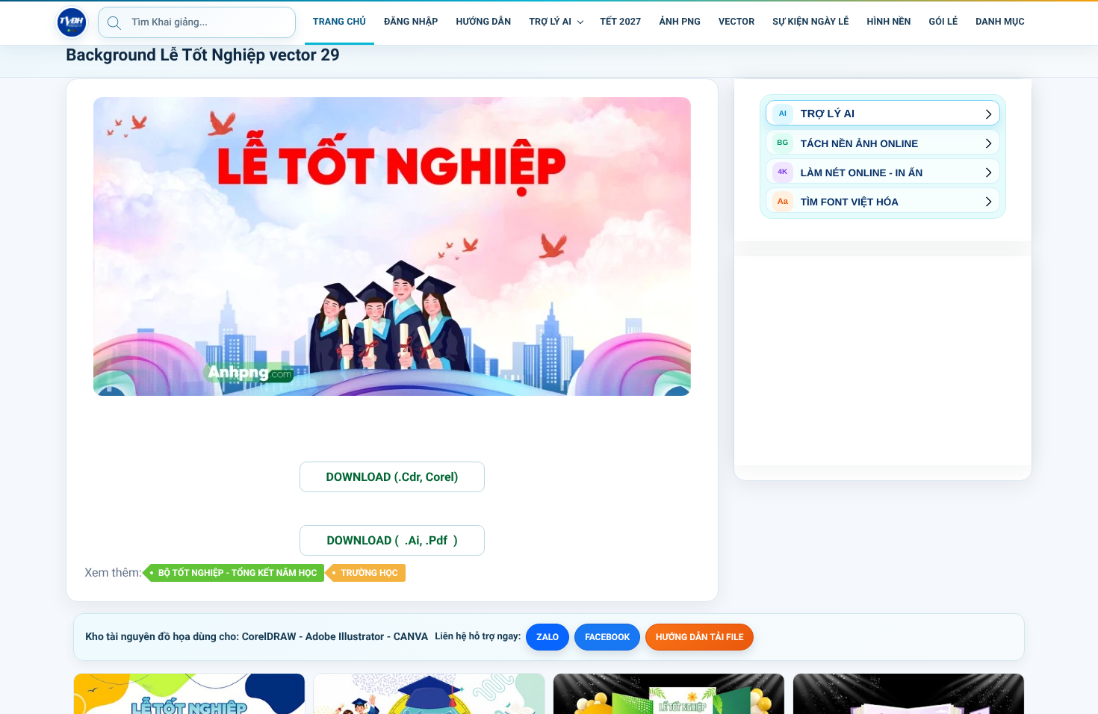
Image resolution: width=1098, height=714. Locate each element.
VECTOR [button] (736, 22)
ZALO (547, 637)
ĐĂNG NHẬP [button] (411, 22)
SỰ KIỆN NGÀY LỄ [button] (810, 22)
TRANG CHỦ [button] (339, 22)
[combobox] (197, 22)
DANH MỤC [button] (1000, 22)
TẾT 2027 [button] (620, 22)
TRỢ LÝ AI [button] (550, 22)
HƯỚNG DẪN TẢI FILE (699, 637)
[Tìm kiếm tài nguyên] (114, 22)
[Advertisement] (883, 360)
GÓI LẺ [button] (943, 22)
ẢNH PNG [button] (680, 22)
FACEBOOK (607, 637)
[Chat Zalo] (1044, 22)
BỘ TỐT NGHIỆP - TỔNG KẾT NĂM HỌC (237, 573)
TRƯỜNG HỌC (369, 573)
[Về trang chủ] (72, 22)
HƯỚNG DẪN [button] (483, 22)
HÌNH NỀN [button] (888, 22)
